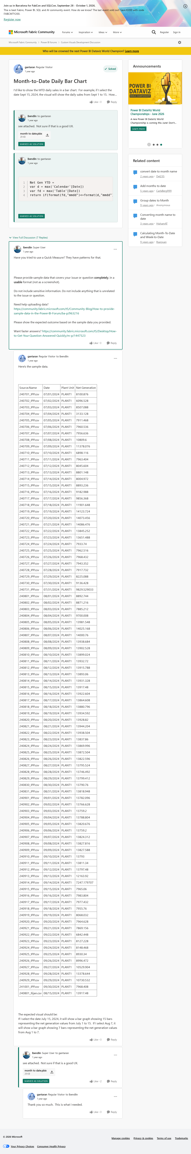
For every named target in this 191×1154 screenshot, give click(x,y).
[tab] (153, 144)
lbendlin (32, 116)
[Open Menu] (179, 42)
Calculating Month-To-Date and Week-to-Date (157, 235)
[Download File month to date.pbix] (47, 135)
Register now (12, 19)
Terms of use (164, 1138)
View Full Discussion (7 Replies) (30, 237)
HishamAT (161, 223)
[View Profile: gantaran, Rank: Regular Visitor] (18, 69)
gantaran (30, 67)
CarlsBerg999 (164, 191)
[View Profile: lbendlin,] (22, 118)
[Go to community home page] (32, 32)
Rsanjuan (161, 242)
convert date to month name (158, 171)
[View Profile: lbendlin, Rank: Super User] (17, 249)
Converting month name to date (157, 216)
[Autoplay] (149, 144)
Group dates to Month (154, 200)
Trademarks (181, 1138)
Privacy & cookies (143, 1138)
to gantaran (44, 116)
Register (164, 32)
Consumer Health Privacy (51, 1146)
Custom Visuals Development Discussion (80, 42)
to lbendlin (62, 356)
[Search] (154, 32)
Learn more (132, 51)
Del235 (160, 176)
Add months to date (153, 186)
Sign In (176, 32)
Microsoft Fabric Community (23, 42)
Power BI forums (49, 42)
